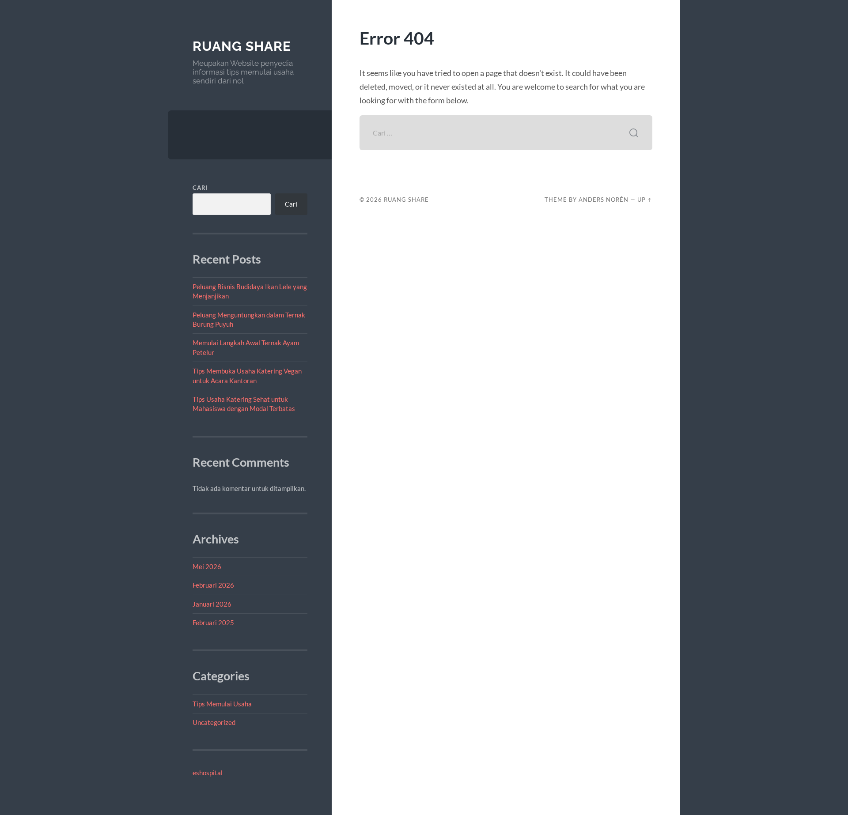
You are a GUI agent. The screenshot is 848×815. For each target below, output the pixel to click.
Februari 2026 (213, 585)
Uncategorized (214, 722)
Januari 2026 (212, 604)
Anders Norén (603, 199)
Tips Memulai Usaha (222, 704)
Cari (200, 187)
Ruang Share (242, 46)
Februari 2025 (213, 622)
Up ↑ (644, 199)
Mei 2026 (207, 566)
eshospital (208, 773)
